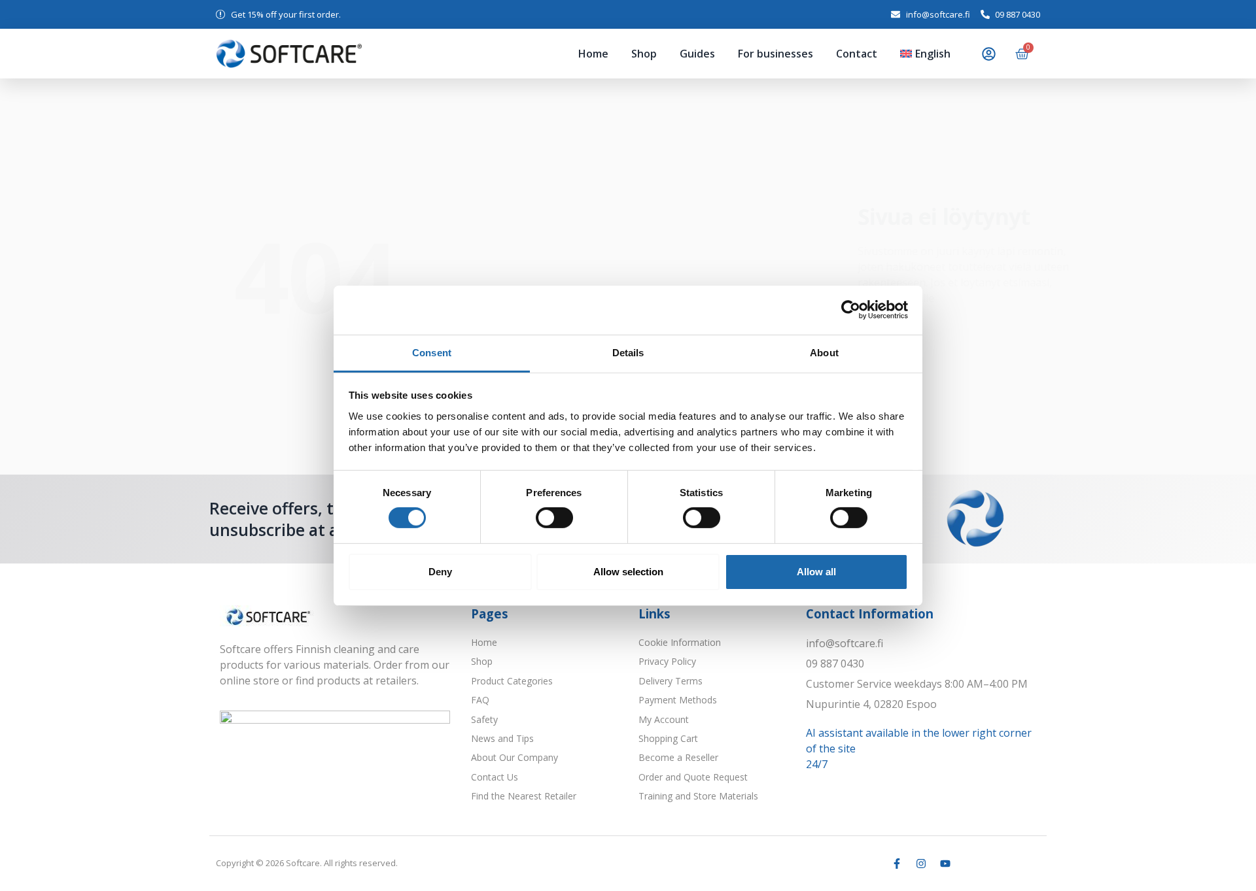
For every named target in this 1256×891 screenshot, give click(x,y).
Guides (629, 53)
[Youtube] (945, 863)
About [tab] (824, 352)
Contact (822, 53)
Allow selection (628, 571)
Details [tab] (628, 352)
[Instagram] (921, 863)
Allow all (816, 571)
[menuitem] (917, 53)
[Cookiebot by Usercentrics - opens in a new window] (851, 310)
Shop (559, 53)
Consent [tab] (431, 352)
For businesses (724, 53)
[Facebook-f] (896, 863)
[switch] (554, 517)
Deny (440, 571)
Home (508, 53)
